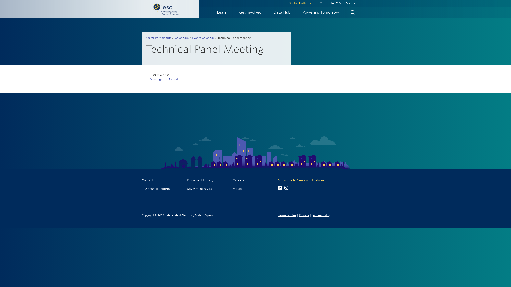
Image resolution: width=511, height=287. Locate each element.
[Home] (99, 9)
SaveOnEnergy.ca (199, 189)
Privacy (304, 215)
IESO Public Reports (156, 189)
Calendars (182, 37)
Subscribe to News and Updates (301, 180)
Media (237, 189)
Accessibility (321, 215)
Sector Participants (302, 3)
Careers (238, 180)
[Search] (353, 12)
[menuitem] (222, 12)
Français (351, 3)
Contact (147, 180)
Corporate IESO (330, 3)
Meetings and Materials (166, 79)
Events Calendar (203, 37)
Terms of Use (287, 215)
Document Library (200, 180)
